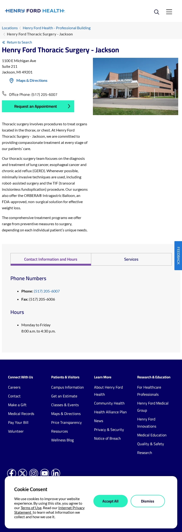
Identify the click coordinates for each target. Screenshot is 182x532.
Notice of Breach (107, 438)
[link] (48, 11)
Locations (10, 27)
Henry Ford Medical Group (152, 407)
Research (144, 452)
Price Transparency (66, 422)
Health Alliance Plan (110, 411)
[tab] (50, 259)
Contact (14, 396)
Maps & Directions (31, 80)
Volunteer (16, 431)
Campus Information (67, 387)
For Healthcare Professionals (149, 391)
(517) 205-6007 (44, 94)
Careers (14, 387)
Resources (59, 431)
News (98, 420)
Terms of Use (31, 507)
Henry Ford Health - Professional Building (57, 27)
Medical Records (21, 413)
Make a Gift (17, 404)
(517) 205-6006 (38, 299)
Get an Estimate (64, 396)
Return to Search (19, 42)
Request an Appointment (35, 106)
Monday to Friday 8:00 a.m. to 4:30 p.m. (38, 327)
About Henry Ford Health (108, 391)
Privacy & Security (109, 429)
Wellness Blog (62, 440)
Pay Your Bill (18, 422)
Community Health (109, 403)
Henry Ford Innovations (146, 422)
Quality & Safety (150, 443)
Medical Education (152, 435)
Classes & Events (65, 404)
